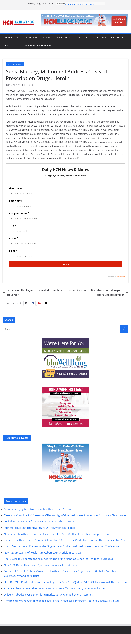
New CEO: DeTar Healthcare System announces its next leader (41, 565)
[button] (70, 37)
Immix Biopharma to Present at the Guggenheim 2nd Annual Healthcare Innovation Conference (61, 546)
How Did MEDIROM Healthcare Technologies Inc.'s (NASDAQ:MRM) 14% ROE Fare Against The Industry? (65, 582)
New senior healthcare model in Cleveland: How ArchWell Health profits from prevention (57, 534)
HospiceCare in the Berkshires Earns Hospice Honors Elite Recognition (96, 292)
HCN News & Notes (15, 64)
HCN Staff (28, 85)
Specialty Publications (107, 37)
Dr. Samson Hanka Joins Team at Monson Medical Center (34, 292)
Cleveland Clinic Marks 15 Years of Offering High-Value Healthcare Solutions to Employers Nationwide (65, 515)
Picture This (12, 45)
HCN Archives (13, 37)
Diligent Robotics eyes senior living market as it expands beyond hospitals (48, 594)
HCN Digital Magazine (39, 37)
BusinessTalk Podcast (38, 45)
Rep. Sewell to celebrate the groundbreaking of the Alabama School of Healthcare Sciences (58, 559)
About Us (62, 37)
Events (81, 37)
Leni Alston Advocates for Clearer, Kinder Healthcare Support (41, 521)
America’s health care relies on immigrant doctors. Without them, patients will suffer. (55, 588)
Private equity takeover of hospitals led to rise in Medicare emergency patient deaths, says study (62, 600)
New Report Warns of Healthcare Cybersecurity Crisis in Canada (42, 552)
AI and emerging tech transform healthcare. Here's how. (38, 509)
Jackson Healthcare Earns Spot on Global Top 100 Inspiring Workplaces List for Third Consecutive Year (65, 540)
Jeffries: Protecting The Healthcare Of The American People (39, 528)
